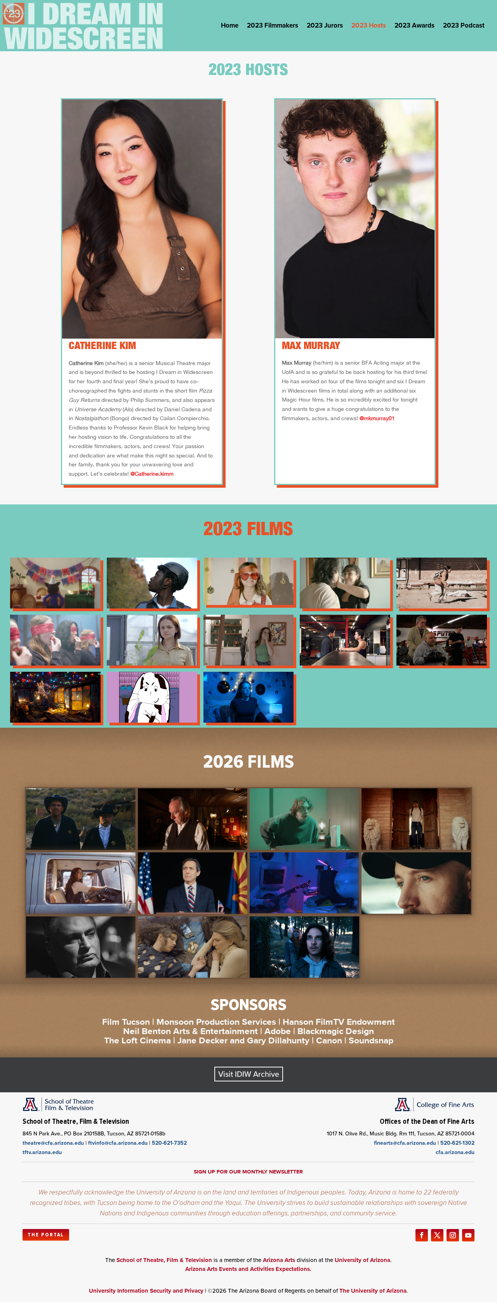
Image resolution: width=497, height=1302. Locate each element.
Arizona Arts (279, 1260)
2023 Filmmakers (272, 26)
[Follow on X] (437, 1235)
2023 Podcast (464, 26)
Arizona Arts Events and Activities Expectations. (248, 1269)
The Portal (46, 1235)
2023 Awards (414, 26)
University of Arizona (362, 1260)
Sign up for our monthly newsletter (248, 1171)
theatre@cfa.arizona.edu (53, 1143)
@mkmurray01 (377, 418)
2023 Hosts (368, 26)
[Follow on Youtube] (468, 1235)
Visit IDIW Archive (248, 1074)
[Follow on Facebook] (421, 1235)
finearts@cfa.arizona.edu (405, 1143)
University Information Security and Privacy (146, 1290)
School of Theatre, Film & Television (164, 1260)
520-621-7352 (169, 1143)
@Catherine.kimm (152, 473)
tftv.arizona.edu (42, 1152)
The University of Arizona (373, 1290)
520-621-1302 (457, 1143)
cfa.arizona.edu (455, 1152)
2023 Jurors (325, 26)
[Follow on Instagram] (453, 1235)
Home (229, 26)
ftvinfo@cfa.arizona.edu (118, 1143)
